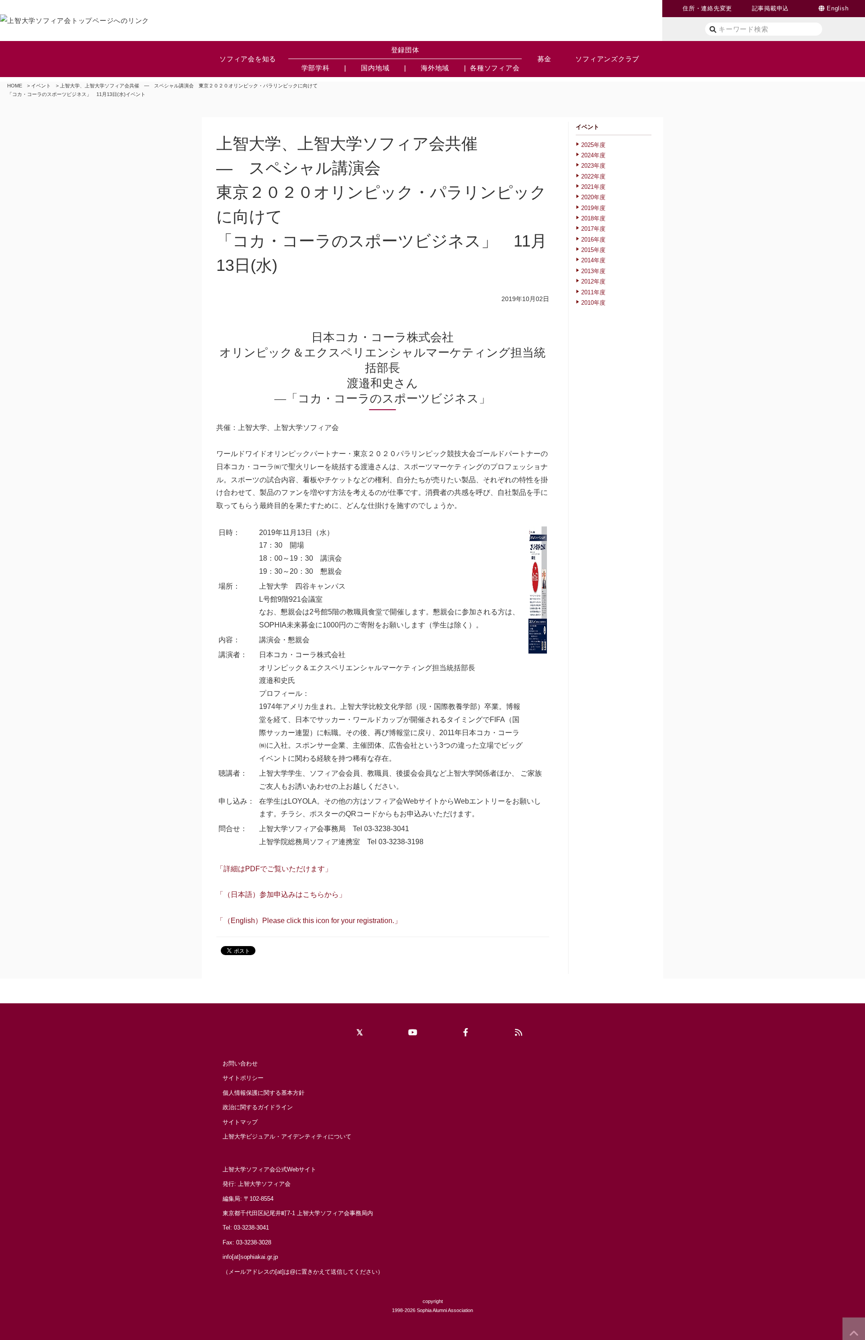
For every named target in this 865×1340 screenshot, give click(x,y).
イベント (41, 85)
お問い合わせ (240, 1063)
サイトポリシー (243, 1078)
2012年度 (593, 281)
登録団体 (405, 50)
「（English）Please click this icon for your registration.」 (308, 920)
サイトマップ (240, 1122)
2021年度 (593, 186)
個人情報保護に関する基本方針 (264, 1092)
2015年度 (593, 250)
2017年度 (593, 228)
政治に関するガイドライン (258, 1107)
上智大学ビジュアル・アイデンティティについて (287, 1136)
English (837, 8)
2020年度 (593, 197)
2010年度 (593, 302)
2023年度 (593, 165)
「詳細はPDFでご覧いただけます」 (274, 869)
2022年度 (593, 176)
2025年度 (593, 145)
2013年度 (593, 271)
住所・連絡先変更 (707, 8)
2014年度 (593, 260)
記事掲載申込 (770, 8)
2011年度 (593, 292)
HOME (14, 85)
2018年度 (593, 218)
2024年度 (593, 155)
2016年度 (593, 239)
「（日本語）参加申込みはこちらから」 (281, 894)
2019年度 (593, 208)
